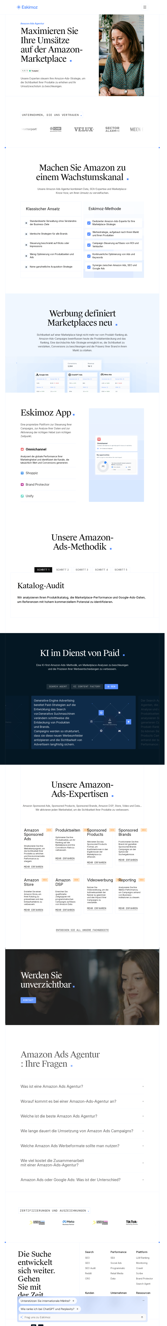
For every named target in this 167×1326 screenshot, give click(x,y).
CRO (87, 1278)
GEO (87, 1263)
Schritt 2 (62, 569)
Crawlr (139, 1268)
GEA (113, 686)
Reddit (88, 1273)
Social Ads (116, 1263)
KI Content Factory (91, 686)
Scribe (139, 1273)
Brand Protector (144, 1278)
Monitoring (141, 1263)
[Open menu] (145, 7)
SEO (87, 1258)
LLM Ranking (142, 1258)
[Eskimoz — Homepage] (27, 7)
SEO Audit (90, 1268)
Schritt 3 (82, 569)
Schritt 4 (101, 569)
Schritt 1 (43, 569)
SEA (113, 1258)
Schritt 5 (121, 569)
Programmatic (118, 1268)
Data (113, 1278)
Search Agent (62, 686)
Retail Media (117, 1273)
